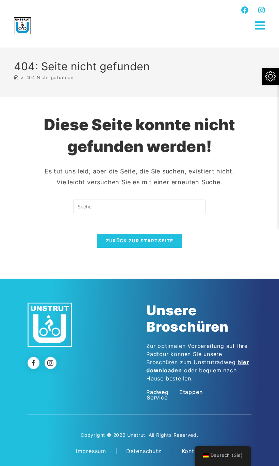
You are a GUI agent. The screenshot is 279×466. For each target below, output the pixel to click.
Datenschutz (144, 451)
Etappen (191, 392)
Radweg (157, 392)
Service (157, 397)
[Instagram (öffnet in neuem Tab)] (260, 10)
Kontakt (192, 451)
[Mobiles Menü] (260, 25)
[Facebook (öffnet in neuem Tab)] (245, 10)
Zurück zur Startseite (139, 240)
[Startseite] (16, 77)
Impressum (91, 451)
